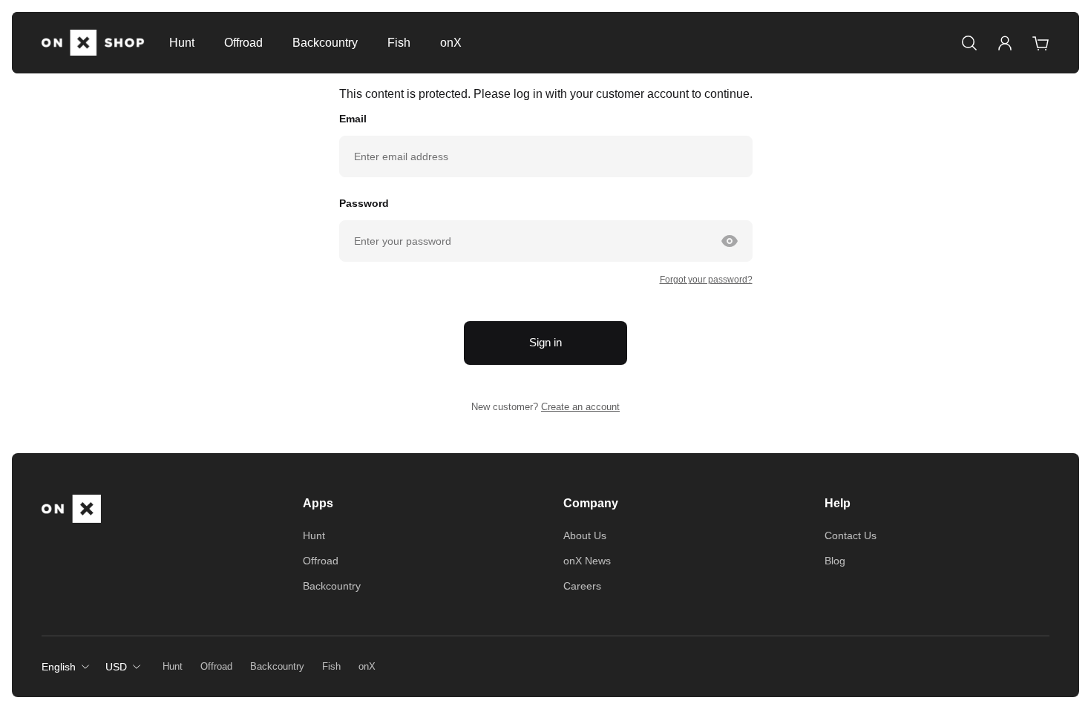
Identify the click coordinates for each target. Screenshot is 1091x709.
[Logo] (93, 42)
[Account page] (1005, 43)
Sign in (545, 342)
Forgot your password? (706, 279)
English (59, 667)
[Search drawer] (969, 43)
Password (364, 203)
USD (116, 667)
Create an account (580, 406)
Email (353, 119)
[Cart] (1040, 43)
